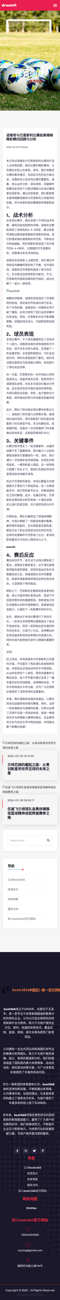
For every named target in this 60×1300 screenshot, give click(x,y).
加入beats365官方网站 (22, 918)
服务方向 (13, 909)
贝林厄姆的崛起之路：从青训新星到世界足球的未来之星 (29, 769)
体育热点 (13, 889)
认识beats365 (16, 879)
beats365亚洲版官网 (29, 1295)
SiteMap (31, 1208)
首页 (20, 81)
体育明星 (13, 899)
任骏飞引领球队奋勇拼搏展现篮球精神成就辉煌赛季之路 (29, 813)
